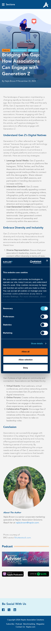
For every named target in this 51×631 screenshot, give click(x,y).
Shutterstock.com (23, 537)
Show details (37, 343)
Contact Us (20, 627)
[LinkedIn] (14, 610)
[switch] (44, 316)
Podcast (19, 624)
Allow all (25, 351)
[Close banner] (47, 262)
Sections (10, 4)
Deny (25, 368)
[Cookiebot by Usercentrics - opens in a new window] (31, 262)
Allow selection (26, 360)
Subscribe (10, 624)
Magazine (40, 624)
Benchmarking (29, 624)
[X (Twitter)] (9, 610)
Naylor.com (30, 627)
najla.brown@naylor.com (27, 522)
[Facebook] (3, 610)
